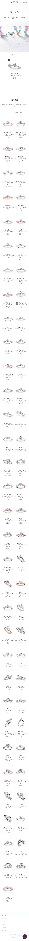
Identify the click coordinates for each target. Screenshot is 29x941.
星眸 (20, 423)
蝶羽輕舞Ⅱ (8, 616)
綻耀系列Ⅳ (21, 279)
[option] (14, 71)
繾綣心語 (21, 327)
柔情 (20, 852)
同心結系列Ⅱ (7, 399)
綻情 (7, 709)
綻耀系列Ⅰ (8, 470)
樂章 (20, 639)
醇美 (20, 756)
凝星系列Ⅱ (8, 279)
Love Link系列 (20, 181)
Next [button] (26, 70)
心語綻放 (8, 519)
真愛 (20, 663)
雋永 (7, 852)
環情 (7, 639)
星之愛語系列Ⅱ (21, 350)
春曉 (7, 327)
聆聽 (20, 447)
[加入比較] (20, 72)
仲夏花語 (21, 805)
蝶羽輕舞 (8, 254)
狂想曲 (8, 447)
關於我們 (4, 915)
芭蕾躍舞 (8, 157)
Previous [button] (3, 70)
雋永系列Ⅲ (8, 494)
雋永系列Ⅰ (21, 494)
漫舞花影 (8, 205)
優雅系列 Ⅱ (21, 543)
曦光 (20, 519)
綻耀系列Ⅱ (14, 74)
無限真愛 (21, 731)
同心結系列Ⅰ (20, 399)
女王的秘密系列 (8, 132)
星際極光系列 (7, 780)
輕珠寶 (3, 924)
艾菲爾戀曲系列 (8, 303)
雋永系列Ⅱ (21, 470)
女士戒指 (4, 930)
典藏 (20, 874)
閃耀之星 (8, 731)
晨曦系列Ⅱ (8, 568)
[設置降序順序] (26, 113)
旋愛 (7, 543)
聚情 (7, 592)
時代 (7, 756)
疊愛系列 (8, 350)
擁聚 (7, 663)
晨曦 (20, 230)
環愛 (7, 874)
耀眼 (20, 616)
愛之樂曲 (21, 686)
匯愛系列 (21, 780)
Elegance (21, 709)
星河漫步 (21, 205)
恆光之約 (8, 181)
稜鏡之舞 (21, 157)
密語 (20, 374)
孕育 (7, 805)
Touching (8, 827)
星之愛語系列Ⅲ (8, 374)
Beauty (8, 686)
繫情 (7, 897)
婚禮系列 (21, 827)
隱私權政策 (4, 918)
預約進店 (25, 2)
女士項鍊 (4, 927)
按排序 (16, 112)
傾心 (20, 592)
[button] (13, 129)
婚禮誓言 (21, 568)
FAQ (3, 921)
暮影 (20, 254)
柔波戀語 (8, 230)
